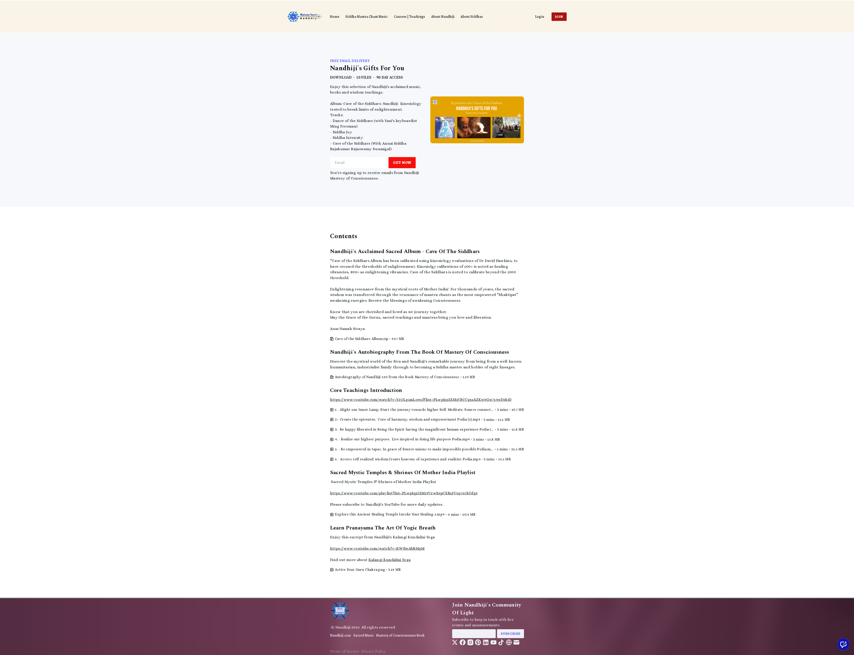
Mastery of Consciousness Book (400, 635)
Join (559, 16)
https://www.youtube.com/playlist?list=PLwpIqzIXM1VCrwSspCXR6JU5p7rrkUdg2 (403, 493)
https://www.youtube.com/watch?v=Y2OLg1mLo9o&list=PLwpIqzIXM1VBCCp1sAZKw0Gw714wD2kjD (421, 399)
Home (334, 16)
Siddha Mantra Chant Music (366, 16)
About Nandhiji (443, 16)
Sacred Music (363, 635)
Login (539, 16)
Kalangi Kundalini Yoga (390, 560)
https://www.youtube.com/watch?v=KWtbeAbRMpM (377, 548)
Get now (402, 162)
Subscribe (510, 633)
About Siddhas (472, 16)
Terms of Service (344, 651)
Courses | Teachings (409, 16)
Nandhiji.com (340, 635)
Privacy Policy (373, 651)
